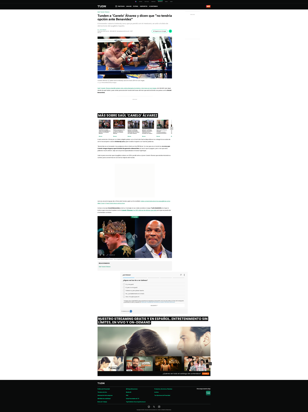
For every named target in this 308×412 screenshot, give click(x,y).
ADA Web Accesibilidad (104, 398)
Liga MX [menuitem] (128, 6)
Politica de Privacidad (104, 389)
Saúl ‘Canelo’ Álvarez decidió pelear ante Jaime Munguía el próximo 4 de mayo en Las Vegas (127, 88)
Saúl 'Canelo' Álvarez (103, 12)
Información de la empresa (105, 395)
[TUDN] (102, 6)
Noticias (147, 1)
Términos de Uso (102, 392)
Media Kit (128, 392)
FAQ (127, 395)
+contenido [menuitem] (153, 6)
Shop (171, 1)
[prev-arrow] (96, 363)
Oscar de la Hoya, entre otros (115, 203)
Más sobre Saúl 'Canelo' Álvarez (127, 115)
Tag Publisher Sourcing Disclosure (136, 401)
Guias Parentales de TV (132, 398)
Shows (140, 1)
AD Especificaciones (132, 389)
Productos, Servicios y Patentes (163, 389)
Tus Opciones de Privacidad (162, 395)
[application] (135, 237)
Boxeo (100, 136)
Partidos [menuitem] (121, 6)
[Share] (170, 31)
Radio (166, 1)
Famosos (153, 1)
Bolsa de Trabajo (102, 401)
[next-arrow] (171, 128)
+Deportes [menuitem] (143, 6)
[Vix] (208, 6)
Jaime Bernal (103, 29)
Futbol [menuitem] (135, 6)
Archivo (156, 392)
